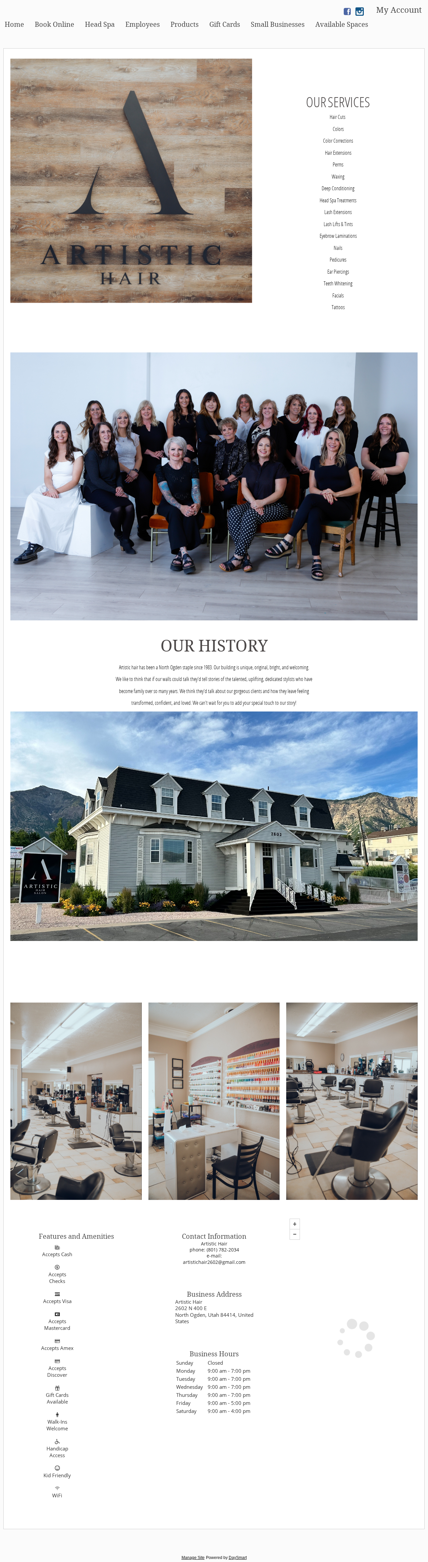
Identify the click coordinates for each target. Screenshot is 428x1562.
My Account (399, 10)
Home (14, 24)
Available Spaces (341, 24)
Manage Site (193, 1557)
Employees (142, 24)
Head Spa (100, 24)
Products (185, 24)
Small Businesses (278, 24)
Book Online (54, 24)
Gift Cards (224, 24)
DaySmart (238, 1557)
